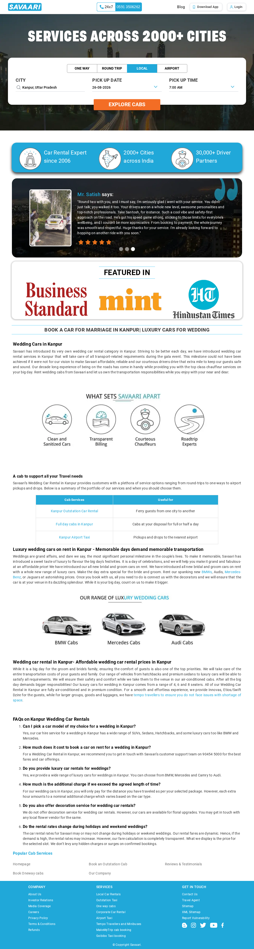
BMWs (207, 572)
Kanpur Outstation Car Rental (74, 511)
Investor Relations (40, 900)
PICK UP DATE (107, 80)
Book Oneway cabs (28, 873)
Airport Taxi (104, 918)
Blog (181, 7)
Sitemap (188, 906)
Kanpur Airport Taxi (74, 537)
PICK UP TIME (183, 80)
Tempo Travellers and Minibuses (118, 924)
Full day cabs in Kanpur (74, 524)
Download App (208, 7)
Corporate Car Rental (111, 912)
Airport (172, 68)
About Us (34, 894)
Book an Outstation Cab (108, 864)
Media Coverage (39, 906)
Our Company (100, 873)
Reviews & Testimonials (183, 864)
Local (142, 68)
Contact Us (190, 894)
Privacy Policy (38, 918)
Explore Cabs (127, 104)
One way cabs (106, 906)
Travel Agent (191, 900)
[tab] (121, 249)
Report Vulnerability (196, 918)
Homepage (21, 864)
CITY (21, 80)
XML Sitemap (191, 912)
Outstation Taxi (107, 900)
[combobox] (203, 87)
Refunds (34, 930)
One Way (82, 68)
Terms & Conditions (42, 924)
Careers (33, 912)
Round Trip (112, 68)
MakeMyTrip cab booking (113, 930)
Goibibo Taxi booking (111, 936)
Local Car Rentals (108, 894)
